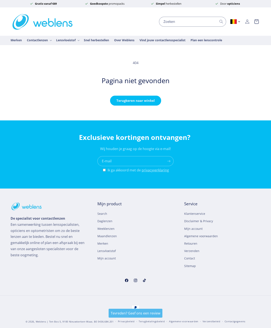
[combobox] (192, 21)
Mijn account (106, 258)
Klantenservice (194, 214)
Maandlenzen (107, 236)
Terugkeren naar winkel (135, 100)
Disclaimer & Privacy (198, 221)
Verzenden (191, 251)
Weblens (41, 321)
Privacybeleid (126, 321)
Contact (189, 258)
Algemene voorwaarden (201, 236)
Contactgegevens (235, 321)
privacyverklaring (155, 170)
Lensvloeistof (106, 251)
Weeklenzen (106, 229)
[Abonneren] (168, 161)
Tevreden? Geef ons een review (135, 313)
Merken (102, 243)
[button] (256, 21)
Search (102, 214)
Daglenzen (104, 221)
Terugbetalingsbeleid (152, 321)
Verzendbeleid (211, 321)
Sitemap (190, 266)
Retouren (190, 243)
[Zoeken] (221, 21)
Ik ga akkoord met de (138, 170)
